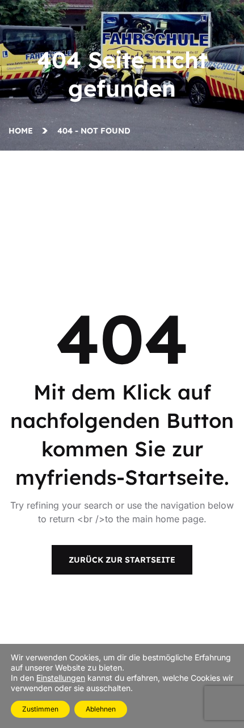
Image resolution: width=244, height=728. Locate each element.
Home (23, 131)
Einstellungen (60, 678)
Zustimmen (40, 709)
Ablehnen (101, 709)
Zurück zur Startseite (122, 560)
